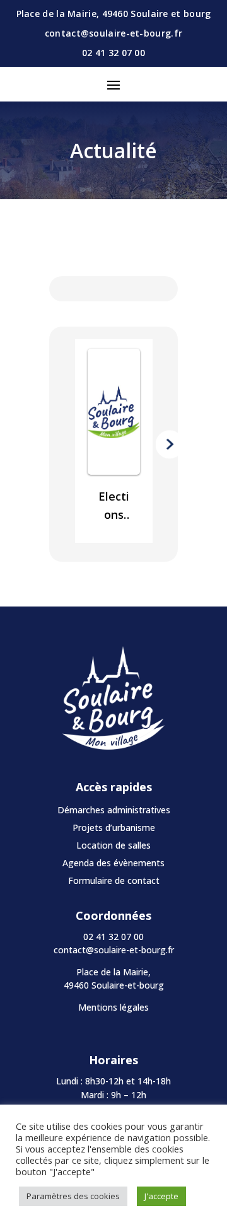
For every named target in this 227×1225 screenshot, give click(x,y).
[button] (58, 444)
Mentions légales (113, 1007)
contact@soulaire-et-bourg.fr (114, 950)
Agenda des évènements (113, 863)
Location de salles (113, 845)
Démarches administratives (113, 810)
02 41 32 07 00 (113, 53)
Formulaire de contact (114, 880)
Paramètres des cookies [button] (73, 1196)
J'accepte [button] (161, 1196)
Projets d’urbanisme (114, 827)
